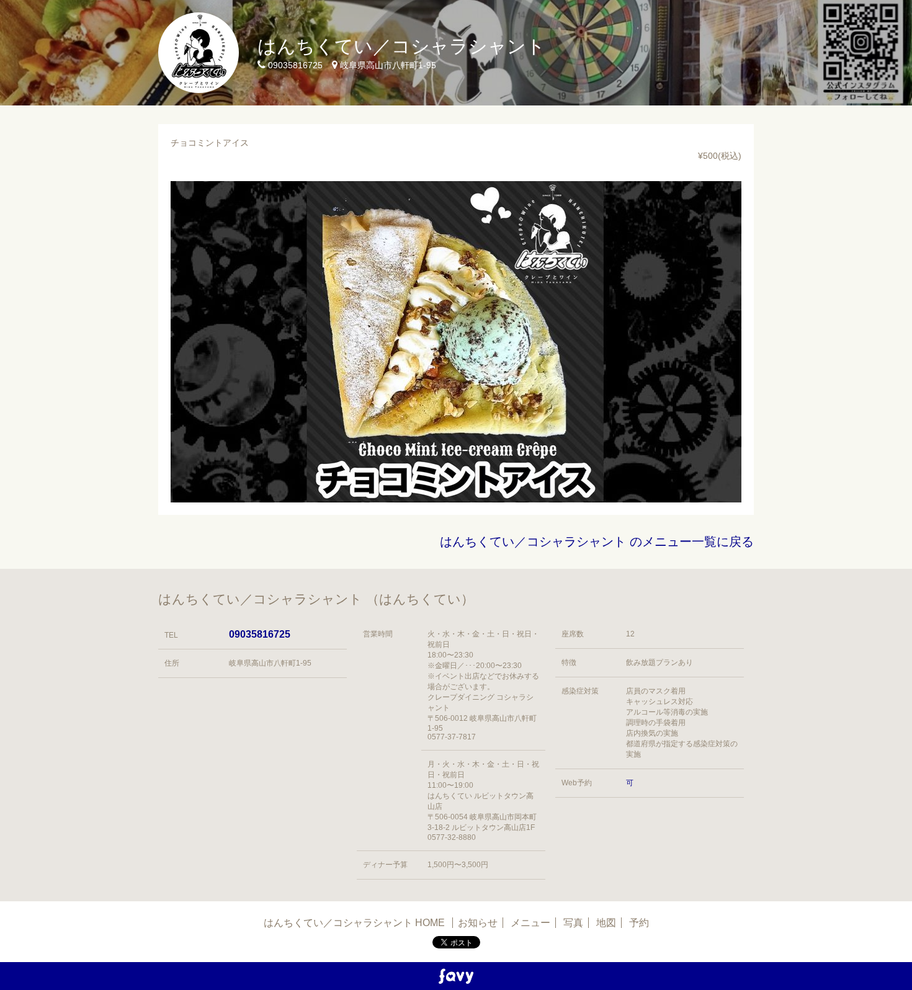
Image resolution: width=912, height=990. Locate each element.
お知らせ (478, 922)
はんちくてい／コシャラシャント (401, 46)
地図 (606, 922)
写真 (573, 922)
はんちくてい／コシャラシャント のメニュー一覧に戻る (597, 541)
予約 (639, 922)
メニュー (530, 922)
